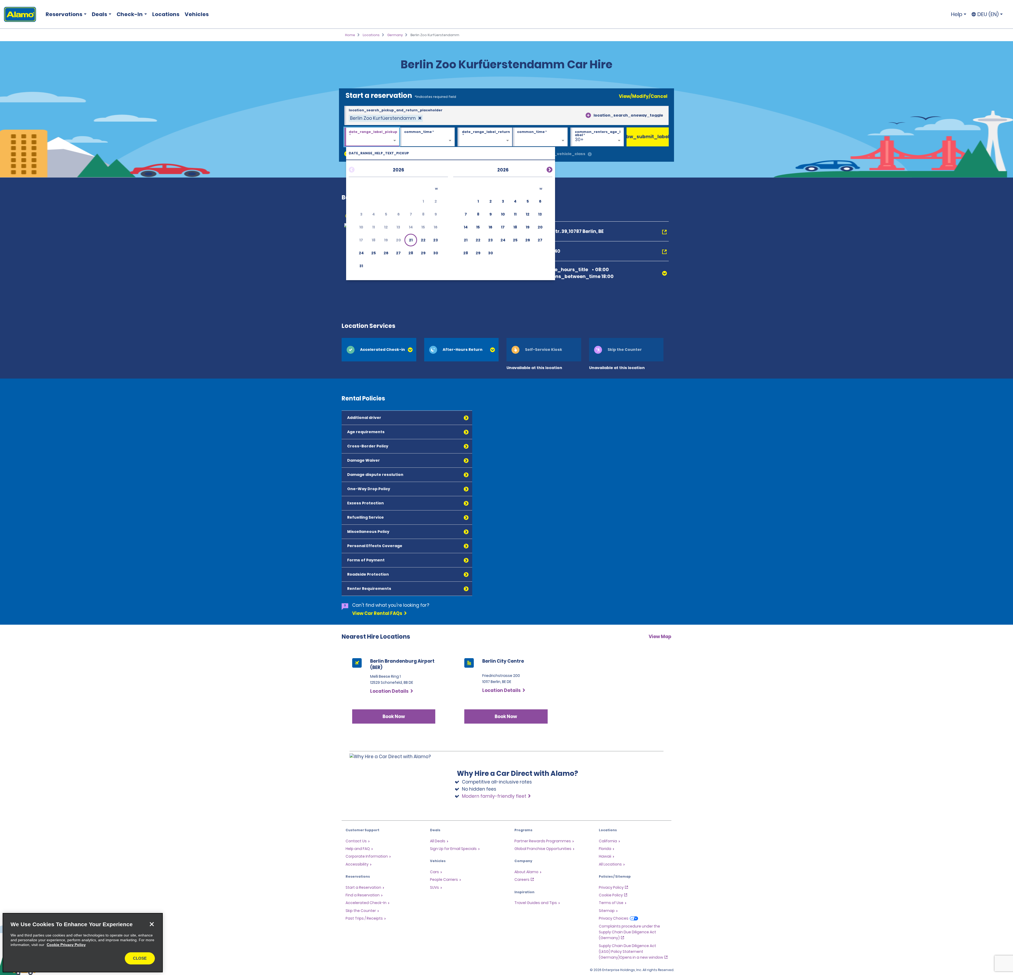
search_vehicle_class (562, 153)
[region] (83, 942)
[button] (410, 240)
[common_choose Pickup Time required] (427, 137)
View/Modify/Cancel (643, 96)
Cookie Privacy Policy (66, 945)
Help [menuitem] (956, 14)
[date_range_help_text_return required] (485, 137)
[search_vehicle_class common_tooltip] (589, 154)
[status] (386, 118)
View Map (660, 636)
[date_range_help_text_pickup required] (372, 137)
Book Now (394, 716)
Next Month (543, 169)
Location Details (389, 691)
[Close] (152, 924)
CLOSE (140, 958)
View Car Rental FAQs (377, 613)
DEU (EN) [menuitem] (988, 14)
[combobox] (506, 115)
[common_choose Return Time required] (540, 137)
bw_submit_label (648, 136)
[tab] (379, 349)
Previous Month (358, 169)
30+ (579, 139)
